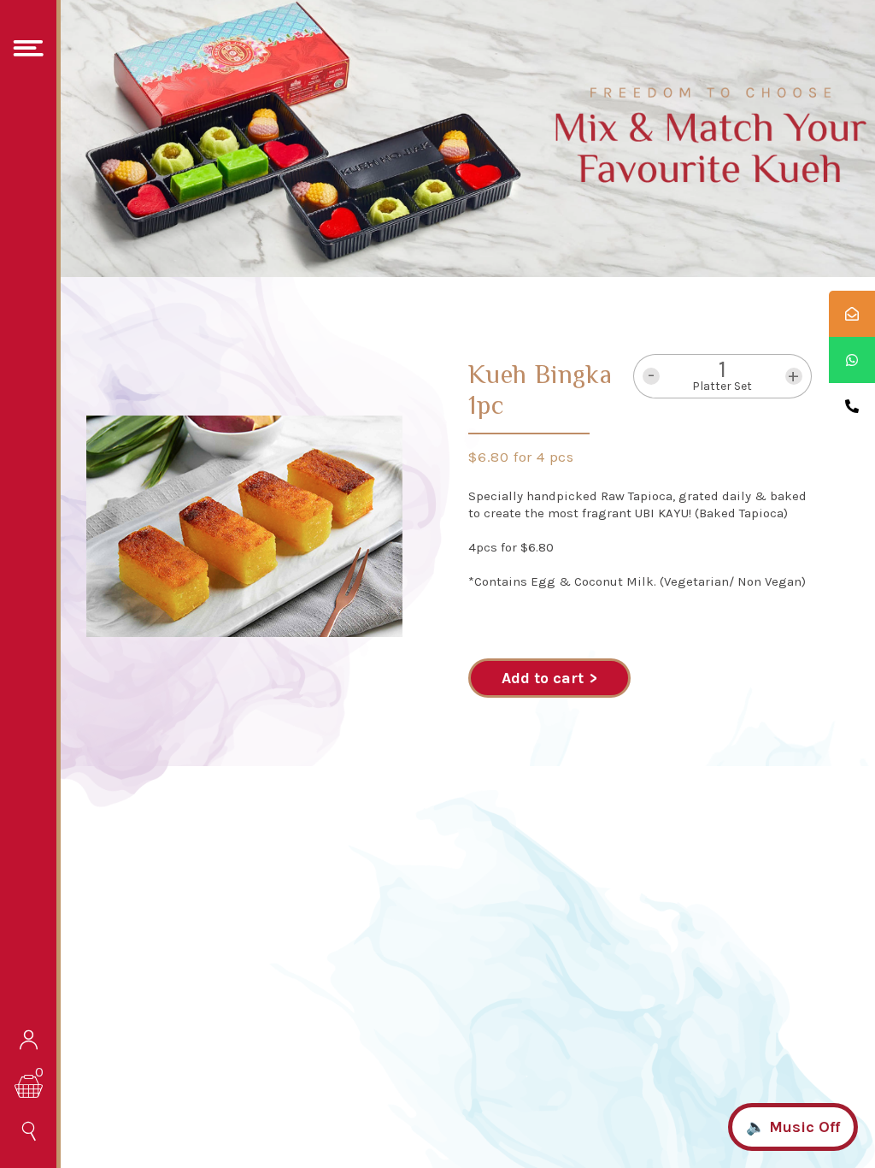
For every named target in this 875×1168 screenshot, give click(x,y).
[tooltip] (852, 314)
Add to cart (543, 678)
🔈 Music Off (793, 1127)
